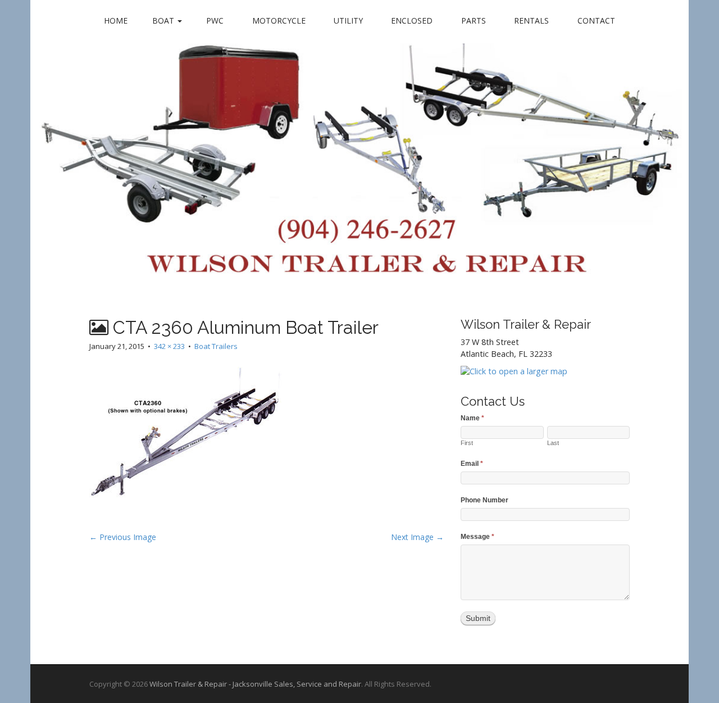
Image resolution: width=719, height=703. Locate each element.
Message (477, 537)
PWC (215, 20)
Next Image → (417, 537)
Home (116, 20)
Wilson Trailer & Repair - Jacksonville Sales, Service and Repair (255, 684)
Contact (596, 20)
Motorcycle (279, 20)
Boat (164, 20)
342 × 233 (169, 346)
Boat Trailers (216, 346)
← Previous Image (122, 537)
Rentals (531, 20)
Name (472, 418)
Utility (348, 20)
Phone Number (484, 500)
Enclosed (412, 20)
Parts (473, 20)
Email (472, 464)
